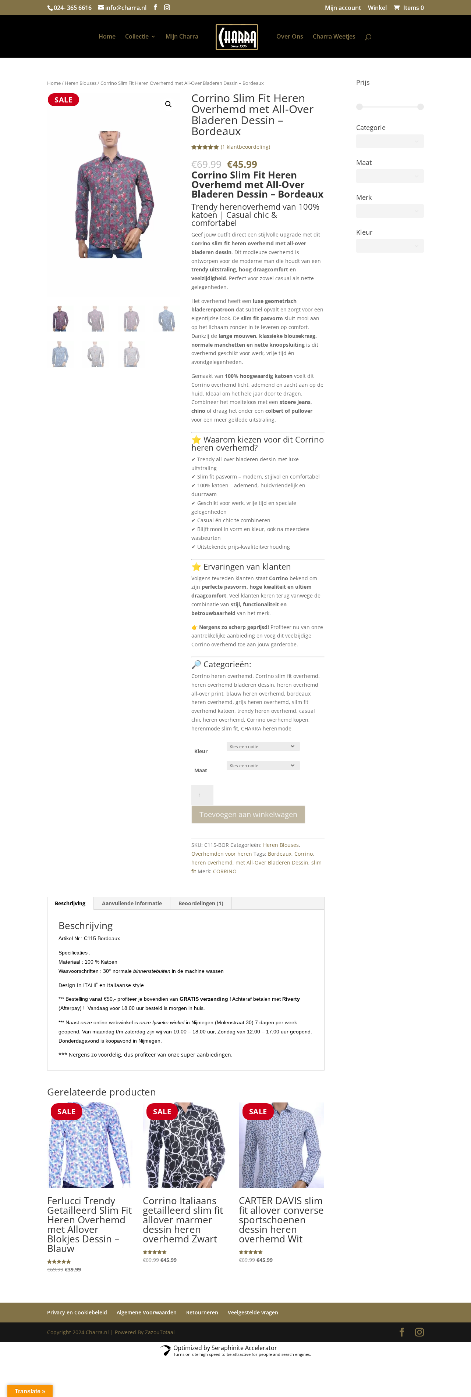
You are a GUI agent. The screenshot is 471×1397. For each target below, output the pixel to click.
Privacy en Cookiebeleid (77, 1312)
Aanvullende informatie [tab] (132, 903)
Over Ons (289, 37)
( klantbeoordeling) (245, 146)
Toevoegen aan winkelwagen (248, 814)
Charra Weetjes (334, 37)
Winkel (377, 8)
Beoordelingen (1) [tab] (200, 903)
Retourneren (202, 1312)
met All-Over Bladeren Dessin (272, 862)
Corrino (303, 853)
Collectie (137, 37)
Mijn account (343, 8)
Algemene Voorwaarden (147, 1312)
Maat (200, 770)
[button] (168, 104)
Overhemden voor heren (221, 853)
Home (107, 37)
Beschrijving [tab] (70, 903)
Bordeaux (279, 853)
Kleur (201, 751)
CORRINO (225, 871)
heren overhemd (212, 862)
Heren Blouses (80, 83)
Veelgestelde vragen (253, 1312)
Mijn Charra (182, 37)
